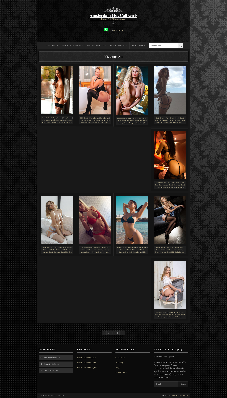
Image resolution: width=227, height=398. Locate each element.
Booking (119, 362)
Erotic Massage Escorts (54, 122)
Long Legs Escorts (168, 317)
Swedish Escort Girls (176, 122)
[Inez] (170, 89)
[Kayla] (170, 219)
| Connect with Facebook (50, 357)
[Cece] (57, 219)
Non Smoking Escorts (167, 187)
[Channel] (95, 219)
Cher (169, 176)
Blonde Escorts (94, 118)
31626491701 (118, 30)
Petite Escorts (137, 252)
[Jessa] (132, 90)
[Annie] (170, 284)
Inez (169, 111)
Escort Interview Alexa (86, 362)
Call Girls (52, 45)
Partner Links (121, 372)
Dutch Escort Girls (57, 120)
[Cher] (170, 154)
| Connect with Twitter (51, 364)
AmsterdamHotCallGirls (179, 395)
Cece (57, 240)
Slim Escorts (164, 122)
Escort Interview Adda (86, 357)
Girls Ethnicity (95, 45)
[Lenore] (132, 219)
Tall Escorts (178, 317)
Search (183, 384)
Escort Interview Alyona (87, 367)
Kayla (169, 240)
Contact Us (120, 357)
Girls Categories (72, 45)
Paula (95, 111)
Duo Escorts (46, 120)
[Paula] (95, 89)
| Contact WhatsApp (50, 370)
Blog (117, 367)
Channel (95, 240)
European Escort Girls (136, 123)
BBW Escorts (84, 118)
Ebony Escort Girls (136, 120)
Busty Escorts (57, 118)
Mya (57, 111)
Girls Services (118, 45)
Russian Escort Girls (87, 252)
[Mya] (57, 89)
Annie (169, 305)
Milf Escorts (104, 122)
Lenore (132, 240)
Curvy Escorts (67, 118)
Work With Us (139, 45)
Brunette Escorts (47, 118)
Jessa (132, 111)
